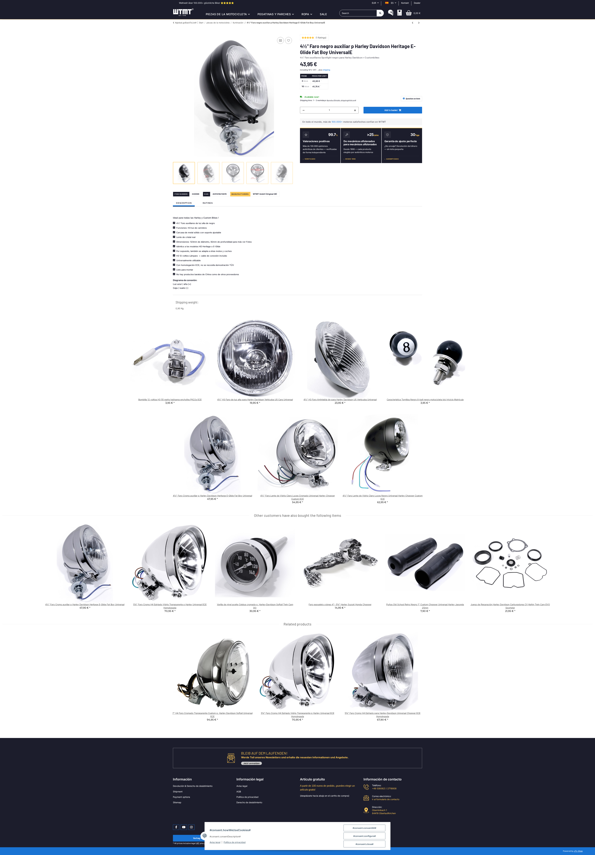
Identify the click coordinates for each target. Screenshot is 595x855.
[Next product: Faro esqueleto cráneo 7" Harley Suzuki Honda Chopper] (419, 22)
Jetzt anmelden (251, 763)
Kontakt (405, 3)
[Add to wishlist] (288, 40)
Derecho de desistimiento (249, 802)
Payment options (181, 797)
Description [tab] (184, 203)
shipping (326, 70)
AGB (238, 791)
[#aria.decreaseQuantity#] (303, 110)
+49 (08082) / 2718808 (384, 788)
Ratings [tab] (208, 203)
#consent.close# (364, 844)
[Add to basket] (175, 33)
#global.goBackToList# (185, 22)
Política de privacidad (247, 797)
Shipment (178, 791)
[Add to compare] (280, 40)
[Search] (380, 13)
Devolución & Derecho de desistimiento (192, 786)
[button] (390, 13)
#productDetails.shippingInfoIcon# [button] (341, 100)
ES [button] (392, 3)
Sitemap (177, 802)
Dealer (417, 3)
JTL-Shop (578, 851)
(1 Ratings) (321, 37)
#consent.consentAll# (364, 828)
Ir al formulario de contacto (385, 799)
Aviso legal (241, 786)
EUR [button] (374, 3)
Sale (323, 14)
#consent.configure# (364, 836)
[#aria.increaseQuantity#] (355, 110)
